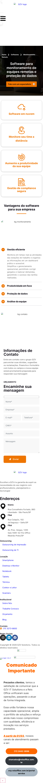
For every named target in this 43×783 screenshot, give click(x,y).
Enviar (16, 459)
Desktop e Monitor (10, 565)
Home (4, 55)
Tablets (5, 576)
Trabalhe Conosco (10, 608)
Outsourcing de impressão (14, 544)
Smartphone (7, 560)
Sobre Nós (7, 603)
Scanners (6, 593)
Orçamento (7, 614)
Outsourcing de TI (10, 550)
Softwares (15, 55)
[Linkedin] (9, 638)
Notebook (6, 571)
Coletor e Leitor (9, 587)
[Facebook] (15, 638)
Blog (4, 619)
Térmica (6, 582)
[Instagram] (3, 638)
